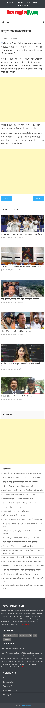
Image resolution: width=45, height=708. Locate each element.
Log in (6, 678)
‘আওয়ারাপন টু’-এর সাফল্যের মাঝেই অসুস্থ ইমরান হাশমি (20, 546)
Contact (35, 2)
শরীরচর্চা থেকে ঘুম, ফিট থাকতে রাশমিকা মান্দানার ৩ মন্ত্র (20, 574)
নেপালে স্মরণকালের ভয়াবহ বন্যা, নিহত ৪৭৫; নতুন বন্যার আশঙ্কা (23, 566)
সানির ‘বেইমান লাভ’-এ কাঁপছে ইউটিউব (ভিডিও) (8, 199)
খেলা (20, 237)
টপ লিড (21, 302)
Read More (25, 624)
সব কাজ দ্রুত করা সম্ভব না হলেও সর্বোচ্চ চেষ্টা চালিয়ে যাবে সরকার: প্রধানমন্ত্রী (21, 551)
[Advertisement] (22, 99)
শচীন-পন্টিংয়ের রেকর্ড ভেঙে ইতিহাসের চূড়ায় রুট (17, 331)
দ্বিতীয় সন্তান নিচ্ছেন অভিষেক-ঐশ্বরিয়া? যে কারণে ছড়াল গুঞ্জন (22, 561)
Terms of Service (10, 686)
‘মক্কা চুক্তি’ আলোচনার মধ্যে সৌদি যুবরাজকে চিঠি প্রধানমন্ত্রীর (21, 570)
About (28, 2)
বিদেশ (15, 635)
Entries (8, 682)
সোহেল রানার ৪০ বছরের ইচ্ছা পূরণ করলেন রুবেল (18, 396)
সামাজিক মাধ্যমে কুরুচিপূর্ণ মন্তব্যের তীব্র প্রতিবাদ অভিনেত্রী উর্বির (21, 365)
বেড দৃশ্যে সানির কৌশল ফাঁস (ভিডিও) (39, 199)
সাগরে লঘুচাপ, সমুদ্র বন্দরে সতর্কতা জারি (16, 511)
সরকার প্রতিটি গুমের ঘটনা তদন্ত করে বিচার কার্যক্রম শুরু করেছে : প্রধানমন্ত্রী (23, 525)
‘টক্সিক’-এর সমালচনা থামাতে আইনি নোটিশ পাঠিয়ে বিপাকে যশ (22, 519)
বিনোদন (20, 399)
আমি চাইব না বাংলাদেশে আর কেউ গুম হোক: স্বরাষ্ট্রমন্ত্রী (20, 542)
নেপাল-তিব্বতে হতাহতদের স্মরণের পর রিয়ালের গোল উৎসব (21, 234)
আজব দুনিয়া (7, 639)
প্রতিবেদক (21, 369)
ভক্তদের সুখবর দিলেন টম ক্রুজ (12, 507)
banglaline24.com (26, 705)
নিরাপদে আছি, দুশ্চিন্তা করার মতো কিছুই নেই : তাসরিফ (20, 299)
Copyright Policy (10, 690)
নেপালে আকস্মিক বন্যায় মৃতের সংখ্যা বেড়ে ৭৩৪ (18, 499)
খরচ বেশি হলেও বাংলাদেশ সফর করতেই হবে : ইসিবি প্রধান (21, 538)
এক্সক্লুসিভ (28, 635)
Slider (21, 270)
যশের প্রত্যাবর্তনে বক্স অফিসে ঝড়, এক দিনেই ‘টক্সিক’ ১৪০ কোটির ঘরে (23, 579)
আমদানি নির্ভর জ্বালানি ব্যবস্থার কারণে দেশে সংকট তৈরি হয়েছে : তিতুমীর (23, 532)
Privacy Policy (9, 694)
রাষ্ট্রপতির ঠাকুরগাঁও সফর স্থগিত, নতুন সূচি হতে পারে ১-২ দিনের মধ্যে (23, 586)
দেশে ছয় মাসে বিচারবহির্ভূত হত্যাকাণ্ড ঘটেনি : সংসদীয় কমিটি (21, 267)
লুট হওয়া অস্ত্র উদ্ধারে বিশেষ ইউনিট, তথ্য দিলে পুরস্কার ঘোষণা (22, 557)
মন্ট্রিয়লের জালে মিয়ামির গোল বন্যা (14, 515)
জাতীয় (9, 635)
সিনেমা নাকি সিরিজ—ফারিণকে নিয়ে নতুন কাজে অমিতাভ (20, 503)
